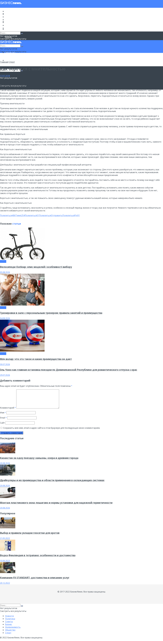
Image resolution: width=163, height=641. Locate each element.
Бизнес (8, 19)
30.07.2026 (5, 364)
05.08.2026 (5, 272)
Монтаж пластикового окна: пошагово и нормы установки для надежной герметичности (56, 502)
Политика (10, 14)
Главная (4, 62)
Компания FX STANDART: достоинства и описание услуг (34, 577)
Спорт (8, 60)
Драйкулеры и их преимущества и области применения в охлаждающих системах (52, 480)
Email (3, 417)
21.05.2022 (5, 538)
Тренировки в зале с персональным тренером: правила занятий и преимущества (51, 312)
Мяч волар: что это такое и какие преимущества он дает (36, 359)
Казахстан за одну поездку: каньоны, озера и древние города (39, 457)
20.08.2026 (5, 463)
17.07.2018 (5, 75)
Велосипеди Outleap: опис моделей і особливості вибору (36, 266)
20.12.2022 (5, 583)
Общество (10, 25)
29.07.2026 (5, 375)
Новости (9, 11)
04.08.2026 (5, 318)
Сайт (2, 422)
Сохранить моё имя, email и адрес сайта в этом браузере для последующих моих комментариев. (51, 427)
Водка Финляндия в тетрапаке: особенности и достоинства (37, 555)
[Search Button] (22, 33)
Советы (9, 16)
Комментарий (8, 407)
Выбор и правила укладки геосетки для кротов (29, 532)
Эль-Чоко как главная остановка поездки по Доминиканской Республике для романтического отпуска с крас (68, 369)
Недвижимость (13, 22)
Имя (3, 412)
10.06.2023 (5, 560)
